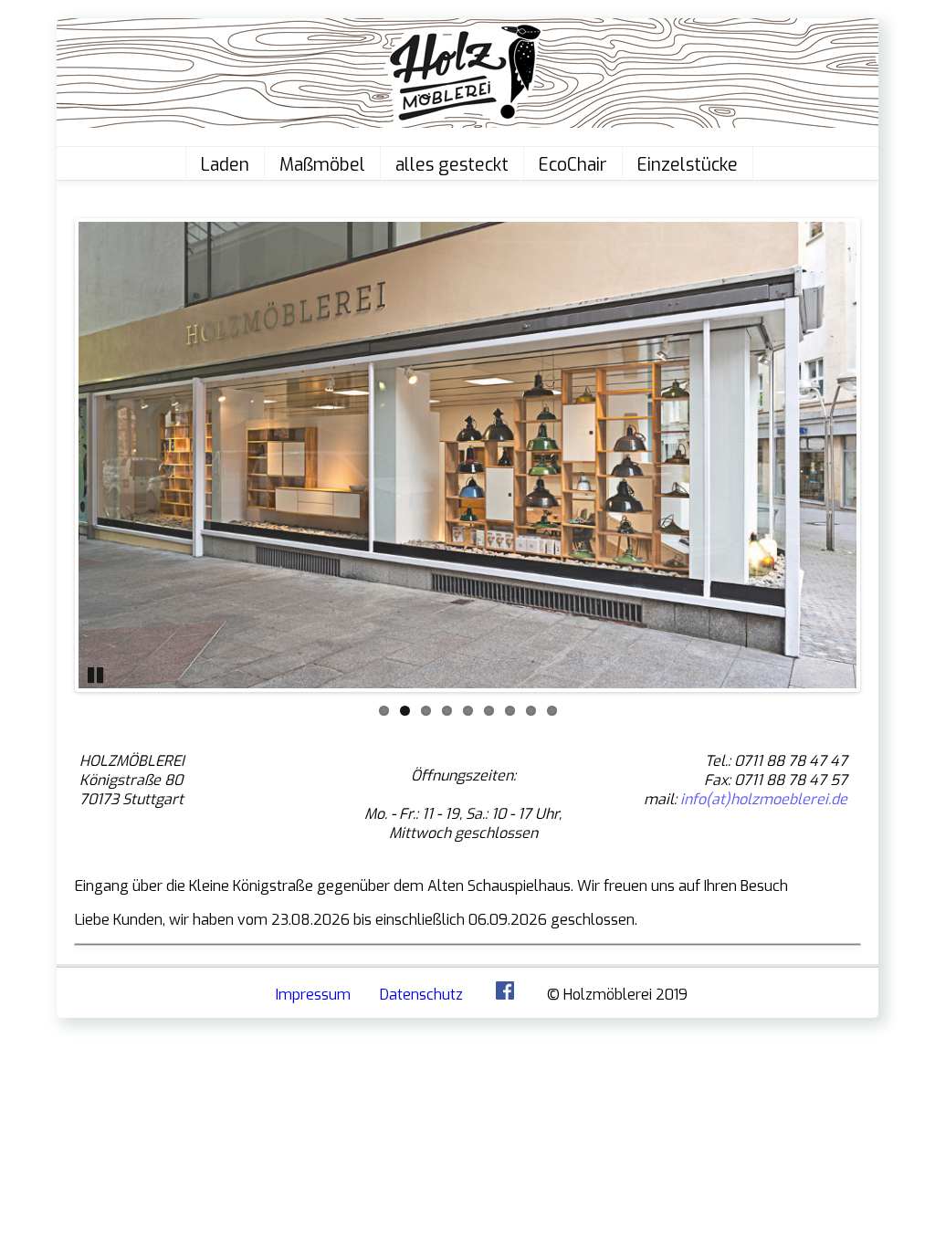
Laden (225, 164)
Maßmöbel (322, 164)
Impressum (313, 994)
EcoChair (573, 164)
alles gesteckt (452, 164)
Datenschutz (421, 994)
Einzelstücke (687, 164)
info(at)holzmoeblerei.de (763, 799)
